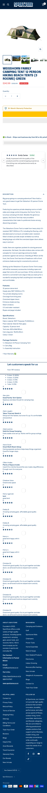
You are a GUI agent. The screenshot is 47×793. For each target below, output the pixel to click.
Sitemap (6, 719)
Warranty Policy (8, 754)
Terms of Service (9, 711)
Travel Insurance (8, 750)
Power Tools (30, 643)
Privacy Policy (7, 702)
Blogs (28, 679)
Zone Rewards (8, 746)
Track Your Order (32, 688)
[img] (8, 389)
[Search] (8, 5)
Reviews (6, 734)
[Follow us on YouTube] (38, 753)
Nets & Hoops (31, 651)
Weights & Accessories (34, 675)
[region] (23, 160)
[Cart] (43, 4)
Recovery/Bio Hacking (33, 667)
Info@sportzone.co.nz (10, 668)
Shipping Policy (8, 715)
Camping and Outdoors (34, 626)
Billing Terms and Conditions (9, 724)
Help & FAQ (7, 742)
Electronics (30, 659)
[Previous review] (4, 160)
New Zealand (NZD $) (10, 770)
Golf (27, 630)
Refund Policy (8, 706)
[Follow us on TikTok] (28, 758)
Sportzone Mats (31, 634)
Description (8, 194)
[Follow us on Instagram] (33, 753)
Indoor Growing (31, 663)
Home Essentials (32, 647)
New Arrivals (30, 671)
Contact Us (30, 684)
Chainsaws (30, 639)
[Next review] (43, 160)
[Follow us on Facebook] (28, 753)
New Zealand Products (34, 655)
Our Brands (7, 758)
